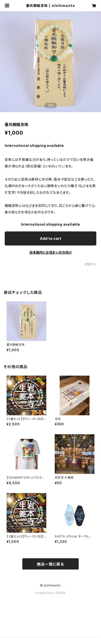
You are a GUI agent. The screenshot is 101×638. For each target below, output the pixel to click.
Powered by (45, 593)
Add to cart (50, 238)
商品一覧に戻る (50, 564)
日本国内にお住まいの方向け (50, 252)
